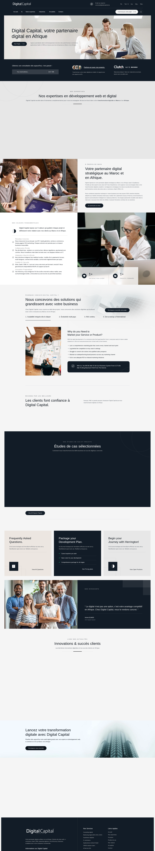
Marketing (40, 684)
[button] (19, 129)
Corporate (111, 684)
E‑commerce (34, 122)
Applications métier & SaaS (76, 122)
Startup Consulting (78, 684)
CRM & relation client (109, 122)
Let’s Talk (51, 72)
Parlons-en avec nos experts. (94, 67)
